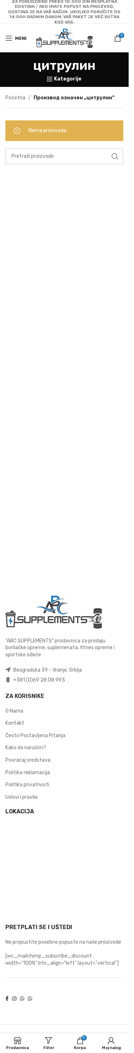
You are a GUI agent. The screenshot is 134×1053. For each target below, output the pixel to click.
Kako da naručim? (25, 748)
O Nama (14, 711)
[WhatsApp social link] (22, 999)
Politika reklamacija (27, 773)
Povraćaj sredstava (27, 760)
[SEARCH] (115, 156)
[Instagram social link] (14, 999)
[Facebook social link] (7, 999)
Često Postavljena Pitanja (35, 736)
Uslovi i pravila (21, 797)
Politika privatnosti (27, 785)
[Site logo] (64, 38)
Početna (15, 98)
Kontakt (14, 723)
